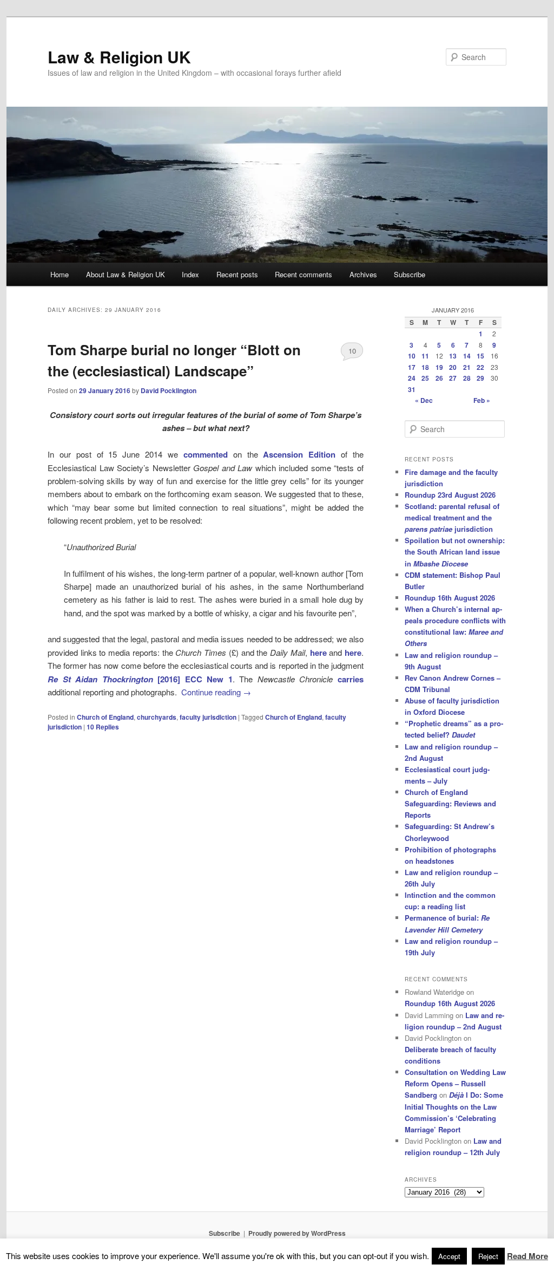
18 (425, 367)
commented (205, 454)
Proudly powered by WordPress (297, 1233)
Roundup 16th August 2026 (450, 597)
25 (425, 378)
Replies (103, 727)
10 (352, 351)
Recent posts (237, 274)
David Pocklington (168, 390)
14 (467, 356)
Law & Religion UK (119, 56)
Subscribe (409, 274)
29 (480, 378)
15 (480, 356)
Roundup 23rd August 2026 (450, 495)
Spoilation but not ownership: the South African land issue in (455, 551)
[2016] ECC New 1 (140, 679)
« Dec (424, 400)
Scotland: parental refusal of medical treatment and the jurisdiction (452, 517)
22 (480, 367)
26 (439, 378)
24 (412, 378)
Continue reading (216, 692)
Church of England (105, 717)
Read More (527, 1256)
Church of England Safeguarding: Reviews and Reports (450, 803)
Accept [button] (449, 1256)
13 (453, 356)
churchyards (156, 717)
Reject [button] (488, 1256)
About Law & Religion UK (125, 274)
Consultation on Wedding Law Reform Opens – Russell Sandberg (455, 1083)
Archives (363, 274)
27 (453, 378)
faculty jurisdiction (208, 717)
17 (412, 367)
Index (190, 274)
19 (439, 367)
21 (467, 367)
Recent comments (303, 274)
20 (453, 367)
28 (467, 378)
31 (412, 389)
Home (59, 274)
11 (425, 356)
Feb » (481, 400)
